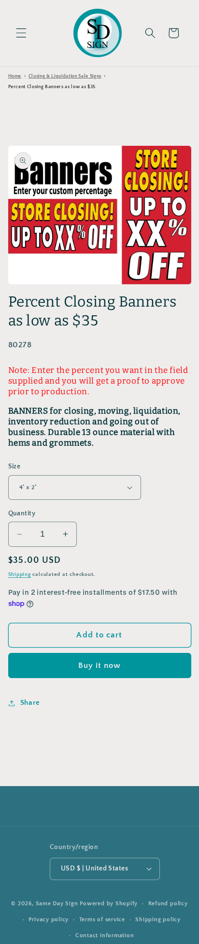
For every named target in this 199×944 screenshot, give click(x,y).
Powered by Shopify (109, 903)
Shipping (19, 574)
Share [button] (30, 702)
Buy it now (99, 665)
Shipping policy (158, 919)
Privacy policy (48, 919)
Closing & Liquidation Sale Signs (64, 76)
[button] (21, 33)
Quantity (22, 513)
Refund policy (168, 903)
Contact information (104, 935)
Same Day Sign (57, 903)
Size (14, 466)
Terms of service (102, 919)
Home (15, 76)
